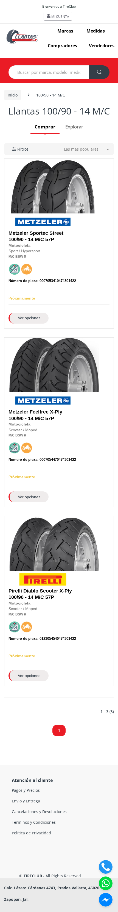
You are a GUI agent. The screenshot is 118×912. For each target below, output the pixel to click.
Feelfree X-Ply (46, 412)
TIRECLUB (33, 875)
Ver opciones (29, 318)
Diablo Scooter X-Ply (47, 591)
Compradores (62, 46)
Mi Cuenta (59, 16)
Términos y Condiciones (34, 822)
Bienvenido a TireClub (59, 6)
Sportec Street (46, 233)
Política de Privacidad (31, 832)
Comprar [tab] (45, 127)
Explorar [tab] (74, 127)
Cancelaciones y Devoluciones (39, 811)
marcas (65, 31)
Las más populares (81, 149)
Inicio (13, 95)
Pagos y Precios (26, 790)
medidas (95, 31)
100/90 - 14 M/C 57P (36, 236)
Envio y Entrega (26, 801)
